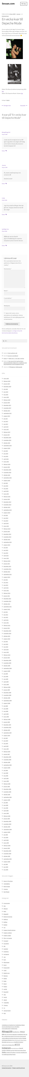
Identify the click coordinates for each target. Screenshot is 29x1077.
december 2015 (7, 469)
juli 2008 (6, 706)
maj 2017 (6, 424)
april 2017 (6, 427)
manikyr (4, 1050)
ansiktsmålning (5, 1038)
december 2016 (7, 437)
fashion (13, 1040)
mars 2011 (6, 622)
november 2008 (7, 695)
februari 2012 (7, 593)
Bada (12, 1038)
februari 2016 (7, 464)
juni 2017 (6, 421)
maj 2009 (6, 679)
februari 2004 (7, 845)
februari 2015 (7, 496)
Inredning (6, 951)
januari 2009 (7, 690)
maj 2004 (6, 837)
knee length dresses (15, 1048)
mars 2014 (6, 526)
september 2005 (8, 797)
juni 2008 (6, 708)
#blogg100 (7, 1031)
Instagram (6, 1048)
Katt (5, 959)
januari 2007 (7, 754)
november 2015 (7, 472)
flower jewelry (23, 1040)
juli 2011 (6, 612)
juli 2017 (6, 418)
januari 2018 (7, 402)
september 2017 (8, 413)
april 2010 (6, 649)
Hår (4, 946)
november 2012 (7, 569)
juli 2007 (6, 738)
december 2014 (7, 502)
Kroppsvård (6, 967)
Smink (5, 997)
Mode (5, 981)
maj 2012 (6, 585)
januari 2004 (7, 848)
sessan (18, 14)
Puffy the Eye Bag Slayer (20, 1050)
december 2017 (7, 405)
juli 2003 (6, 864)
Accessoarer (7, 903)
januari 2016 (7, 467)
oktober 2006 (7, 762)
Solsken (8, 1052)
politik (5, 989)
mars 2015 (6, 494)
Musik (8, 100)
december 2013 (7, 534)
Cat (4, 927)
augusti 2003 (7, 861)
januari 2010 (7, 657)
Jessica (4, 165)
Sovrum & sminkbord (12, 356)
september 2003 (8, 859)
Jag (4, 957)
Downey (6, 1040)
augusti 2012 (7, 577)
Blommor (16, 1038)
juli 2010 (6, 641)
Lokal (5, 970)
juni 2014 (6, 518)
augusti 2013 (7, 545)
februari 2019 (7, 381)
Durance (10, 1040)
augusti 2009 (7, 671)
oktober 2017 (7, 410)
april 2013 (6, 555)
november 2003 (7, 853)
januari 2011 (7, 628)
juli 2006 (6, 770)
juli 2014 (6, 515)
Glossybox (4, 1042)
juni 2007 (6, 741)
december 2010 (7, 631)
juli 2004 (6, 834)
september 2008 (8, 700)
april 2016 (6, 459)
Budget (5, 925)
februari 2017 (7, 432)
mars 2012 (6, 590)
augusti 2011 (7, 609)
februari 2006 (7, 784)
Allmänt (6, 908)
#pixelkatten (16, 1032)
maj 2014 (6, 520)
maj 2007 (6, 743)
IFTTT (17, 1044)
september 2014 (8, 510)
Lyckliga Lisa (5, 229)
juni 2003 (6, 867)
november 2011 (7, 601)
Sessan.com (8, 3)
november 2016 (7, 440)
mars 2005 (6, 813)
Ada (5, 906)
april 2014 (6, 523)
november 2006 (7, 759)
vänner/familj (7, 1010)
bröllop (20, 1038)
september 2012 (8, 574)
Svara (3, 151)
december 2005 (7, 789)
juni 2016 (6, 453)
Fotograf (6, 941)
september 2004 (8, 829)
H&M (8, 1042)
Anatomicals (23, 1036)
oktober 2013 (7, 539)
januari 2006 (7, 786)
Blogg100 (6, 914)
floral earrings (18, 1040)
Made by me (7, 973)
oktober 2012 (7, 571)
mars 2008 (6, 716)
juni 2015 (6, 486)
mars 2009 (6, 684)
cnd (3, 1040)
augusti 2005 (7, 800)
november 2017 (7, 408)
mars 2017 (6, 429)
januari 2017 (7, 435)
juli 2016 (6, 451)
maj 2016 (6, 456)
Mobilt (5, 978)
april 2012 (6, 588)
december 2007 (7, 724)
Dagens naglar (7, 935)
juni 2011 (6, 614)
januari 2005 (7, 818)
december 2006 (7, 757)
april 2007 (6, 746)
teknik (5, 1000)
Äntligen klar (7, 106)
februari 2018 (7, 400)
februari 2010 (7, 655)
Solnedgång (7, 884)
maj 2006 (6, 775)
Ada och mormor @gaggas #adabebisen (13, 1034)
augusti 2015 (7, 480)
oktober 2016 (7, 443)
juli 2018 (6, 389)
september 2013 (8, 542)
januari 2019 (7, 384)
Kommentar (8, 269)
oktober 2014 (7, 507)
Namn (6, 290)
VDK (5, 1013)
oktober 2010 (7, 636)
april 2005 (6, 810)
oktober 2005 (7, 794)
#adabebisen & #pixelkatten (8, 1025)
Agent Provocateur (15, 1036)
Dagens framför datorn (9, 930)
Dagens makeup (8, 933)
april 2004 (6, 840)
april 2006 (6, 778)
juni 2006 (6, 773)
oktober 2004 (7, 826)
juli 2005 (6, 802)
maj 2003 (6, 869)
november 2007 (7, 727)
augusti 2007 (7, 735)
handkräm (16, 1042)
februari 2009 (7, 687)
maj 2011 (6, 617)
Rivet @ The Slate (8, 881)
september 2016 (8, 445)
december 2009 (7, 660)
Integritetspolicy (6, 1068)
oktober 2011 (7, 604)
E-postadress (8, 298)
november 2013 (7, 537)
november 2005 (7, 792)
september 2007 (8, 732)
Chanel (24, 1038)
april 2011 (6, 620)
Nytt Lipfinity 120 (12, 353)
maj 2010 (6, 647)
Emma (5, 358)
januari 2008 (7, 722)
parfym (12, 1050)
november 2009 (7, 663)
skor (5, 994)
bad (10, 1038)
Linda (3, 198)
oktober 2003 (7, 856)
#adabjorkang (14, 1028)
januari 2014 (7, 531)
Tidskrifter (6, 1002)
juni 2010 (6, 644)
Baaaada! (22, 106)
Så (10, 1052)
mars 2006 (6, 781)
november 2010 (7, 633)
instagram (6, 954)
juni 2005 (6, 805)
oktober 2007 (7, 730)
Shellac (4, 1052)
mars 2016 (6, 461)
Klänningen (6, 962)
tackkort (14, 1052)
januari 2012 (7, 596)
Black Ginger (7, 886)
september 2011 (8, 606)
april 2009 (6, 681)
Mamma (6, 976)
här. (3, 91)
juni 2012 (6, 582)
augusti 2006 (7, 767)
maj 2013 (6, 553)
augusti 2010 (7, 639)
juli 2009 (6, 673)
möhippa (8, 1050)
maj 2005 (6, 808)
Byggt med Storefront (18, 1068)
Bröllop (5, 922)
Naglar (5, 986)
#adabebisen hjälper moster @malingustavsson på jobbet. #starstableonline (13, 1026)
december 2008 (7, 692)
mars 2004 (6, 843)
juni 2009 (6, 676)
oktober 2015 (7, 475)
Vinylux (13, 1054)
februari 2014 (7, 528)
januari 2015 (7, 499)
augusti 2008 (7, 703)
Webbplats (7, 305)
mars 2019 (6, 378)
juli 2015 (6, 483)
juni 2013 (6, 550)
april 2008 (6, 714)
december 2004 (7, 821)
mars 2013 (6, 558)
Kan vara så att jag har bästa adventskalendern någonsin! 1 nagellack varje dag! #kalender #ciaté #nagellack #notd (15, 362)
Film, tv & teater (8, 938)
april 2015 (6, 491)
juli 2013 (6, 547)
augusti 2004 (7, 832)
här (22, 93)
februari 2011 (7, 625)
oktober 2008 (7, 698)
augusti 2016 (7, 448)
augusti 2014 (7, 512)
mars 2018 (6, 397)
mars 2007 (6, 749)
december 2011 (7, 598)
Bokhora (6, 919)
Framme (6, 889)
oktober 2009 (7, 665)
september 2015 (8, 477)
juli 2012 (6, 580)
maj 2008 (6, 711)
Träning (6, 1005)
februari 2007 (7, 751)
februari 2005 (7, 816)
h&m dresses (11, 1042)
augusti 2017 (7, 416)
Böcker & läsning (8, 916)
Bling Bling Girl (6, 132)
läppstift (21, 1048)
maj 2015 (6, 488)
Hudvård (6, 949)
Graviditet (6, 943)
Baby (5, 911)
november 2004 (7, 824)
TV (4, 1008)
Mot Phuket (6, 892)
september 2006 (8, 765)
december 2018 (7, 386)
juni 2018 (6, 392)
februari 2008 (7, 719)
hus (7, 1045)
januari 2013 (7, 563)
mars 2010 (6, 652)
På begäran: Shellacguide (15, 367)
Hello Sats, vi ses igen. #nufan (16, 358)
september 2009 (8, 668)
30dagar (22, 1032)
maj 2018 (6, 394)
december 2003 (7, 851)
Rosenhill (6, 992)
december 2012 (7, 566)
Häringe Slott (11, 1045)
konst (5, 965)
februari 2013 (7, 561)
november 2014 (7, 504)
